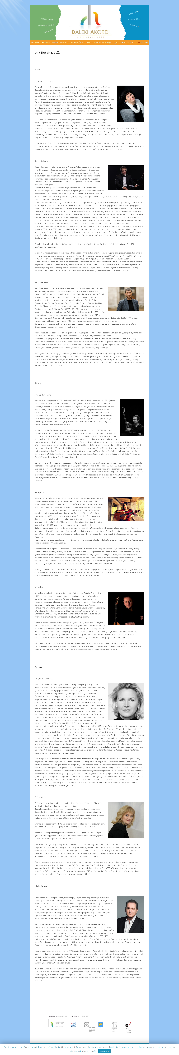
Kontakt (130, 42)
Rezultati (46, 42)
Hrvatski (144, 42)
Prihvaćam (104, 1051)
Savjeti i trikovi (119, 42)
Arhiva (89, 42)
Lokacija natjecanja (102, 42)
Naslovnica (35, 42)
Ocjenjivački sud (78, 42)
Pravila (55, 42)
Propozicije (65, 42)
